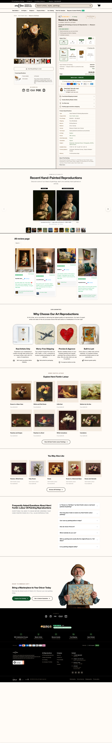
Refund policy (73, 679)
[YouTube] (82, 672)
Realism (71, 133)
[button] (99, 5)
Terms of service (80, 679)
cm (93, 38)
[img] (19, 275)
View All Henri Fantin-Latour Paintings (55, 442)
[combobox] (64, 6)
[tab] (28, 230)
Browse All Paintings (55, 489)
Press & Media (60, 659)
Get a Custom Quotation (41, 598)
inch (90, 38)
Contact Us (59, 657)
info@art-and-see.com (72, 92)
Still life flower (72, 144)
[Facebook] (73, 672)
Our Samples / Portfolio (47, 662)
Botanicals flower (79, 143)
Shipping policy (88, 679)
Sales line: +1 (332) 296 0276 (55, 1)
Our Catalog (44, 659)
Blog (58, 662)
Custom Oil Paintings (46, 657)
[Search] (91, 5)
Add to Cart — (77, 77)
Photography (87, 143)
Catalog (58, 664)
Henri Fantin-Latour (22, 15)
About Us (59, 655)
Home (15, 15)
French (71, 138)
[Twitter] (76, 672)
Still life (91, 143)
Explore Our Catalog (20, 598)
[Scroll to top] (110, 741)
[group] (56, 206)
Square (71, 140)
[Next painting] (108, 209)
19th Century (72, 135)
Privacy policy (96, 679)
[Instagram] (79, 672)
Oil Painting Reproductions (48, 655)
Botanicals (71, 143)
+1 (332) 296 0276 (70, 90)
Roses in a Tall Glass (34, 15)
